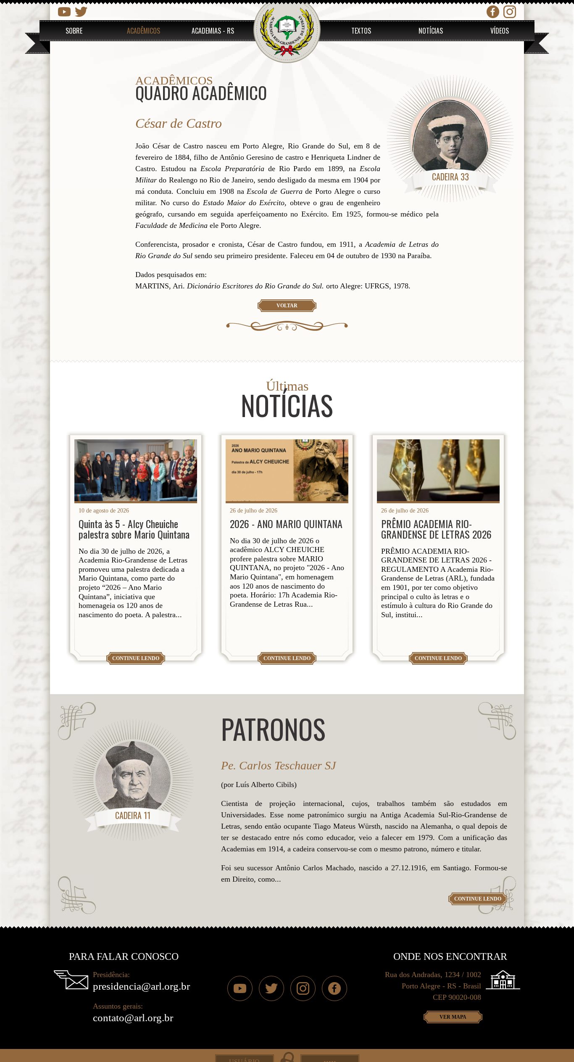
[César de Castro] (450, 138)
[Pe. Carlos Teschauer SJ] (133, 780)
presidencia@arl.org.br (141, 986)
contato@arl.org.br (133, 1017)
